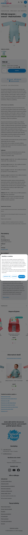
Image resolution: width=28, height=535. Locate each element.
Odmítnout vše (7, 276)
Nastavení (14, 276)
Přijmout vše (22, 276)
